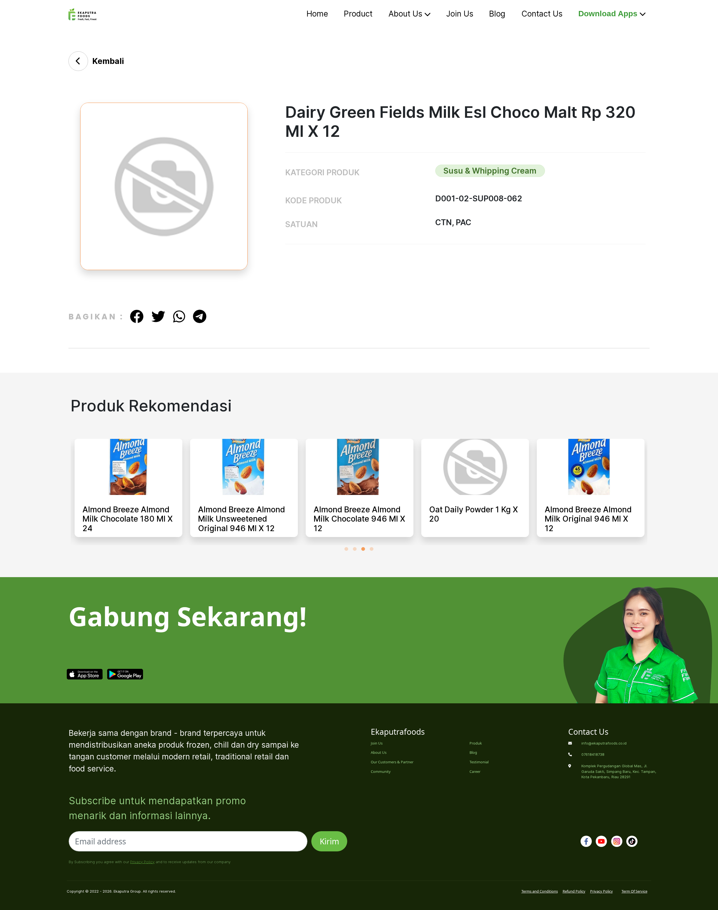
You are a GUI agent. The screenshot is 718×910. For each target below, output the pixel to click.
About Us (406, 14)
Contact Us (542, 14)
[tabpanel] (128, 492)
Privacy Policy (142, 862)
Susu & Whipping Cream (490, 171)
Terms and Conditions (539, 891)
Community (381, 771)
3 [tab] (363, 549)
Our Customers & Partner (392, 761)
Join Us (459, 14)
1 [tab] (346, 549)
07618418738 (592, 754)
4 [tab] (371, 549)
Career (475, 771)
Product (358, 14)
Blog (497, 14)
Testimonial (479, 761)
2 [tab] (355, 549)
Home (317, 14)
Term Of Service (634, 891)
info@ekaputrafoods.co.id (604, 743)
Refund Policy (574, 891)
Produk (476, 743)
